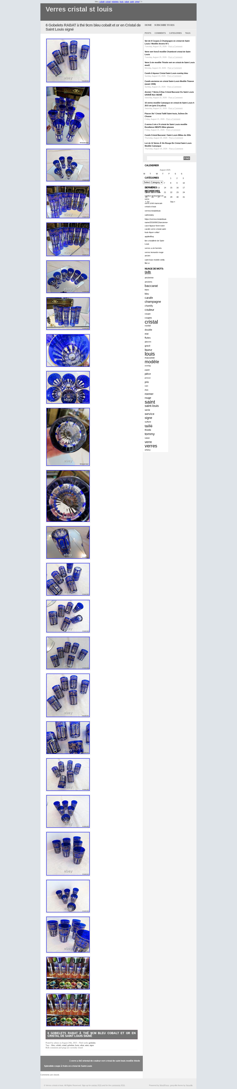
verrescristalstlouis (153, 211)
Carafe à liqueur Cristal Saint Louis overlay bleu (166, 73)
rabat (127, 2)
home (148, 25)
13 (159, 188)
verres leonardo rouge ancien (154, 254)
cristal (108, 2)
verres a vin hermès (153, 248)
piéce (148, 373)
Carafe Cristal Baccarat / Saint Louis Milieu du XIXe (168, 135)
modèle (152, 362)
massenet (150, 357)
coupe (148, 314)
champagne (153, 301)
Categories (175, 33)
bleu (53, 1045)
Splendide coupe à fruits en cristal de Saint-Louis (68, 1066)
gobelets (115, 2)
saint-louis (152, 406)
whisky (148, 450)
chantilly (149, 305)
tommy (150, 434)
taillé (149, 426)
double (148, 329)
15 (171, 188)
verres (151, 446)
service (149, 414)
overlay (148, 366)
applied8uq (149, 236)
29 (171, 197)
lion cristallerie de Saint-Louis (154, 242)
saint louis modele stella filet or (154, 261)
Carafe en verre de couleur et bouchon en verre (154, 195)
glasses (148, 342)
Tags (187, 33)
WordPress (164, 1085)
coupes (148, 317)
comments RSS (118, 1085)
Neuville (189, 1085)
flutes (148, 337)
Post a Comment (175, 46)
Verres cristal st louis (79, 9)
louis (122, 2)
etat (147, 333)
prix (147, 381)
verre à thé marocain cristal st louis (153, 205)
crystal (148, 325)
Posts (148, 33)
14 (165, 188)
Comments (160, 33)
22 (171, 192)
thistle (148, 430)
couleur (149, 309)
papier (147, 370)
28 (165, 197)
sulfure (148, 422)
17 (184, 188)
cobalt (101, 2)
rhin (146, 390)
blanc (147, 290)
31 (184, 197)
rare (146, 386)
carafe (149, 297)
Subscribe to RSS (164, 25)
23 (177, 192)
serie (147, 409)
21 (165, 192)
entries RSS (96, 1085)
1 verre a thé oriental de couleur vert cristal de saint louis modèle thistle (104, 1061)
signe (137, 2)
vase (147, 438)
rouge (148, 397)
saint (132, 2)
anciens (148, 282)
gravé (147, 345)
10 (184, 183)
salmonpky (149, 215)
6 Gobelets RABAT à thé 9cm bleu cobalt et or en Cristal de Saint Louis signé (93, 27)
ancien (148, 273)
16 (177, 188)
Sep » (172, 202)
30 (177, 197)
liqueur (148, 349)
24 (184, 192)
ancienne (149, 277)
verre (148, 442)
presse (148, 378)
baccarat (151, 286)
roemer (149, 393)
